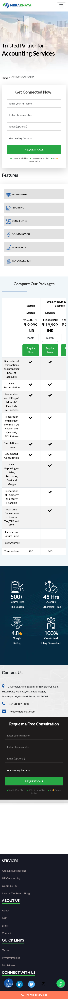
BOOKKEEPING (19, 194)
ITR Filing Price (9, 985)
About (5, 910)
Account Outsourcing (14, 870)
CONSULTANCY (19, 221)
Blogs (5, 925)
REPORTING (17, 207)
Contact (6, 933)
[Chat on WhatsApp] (60, 983)
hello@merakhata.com (22, 711)
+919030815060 (19, 703)
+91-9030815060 (35, 995)
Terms (5, 950)
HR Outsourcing (11, 878)
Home (5, 77)
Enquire (30, 350)
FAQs (5, 917)
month (30, 337)
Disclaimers (8, 965)
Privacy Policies (11, 957)
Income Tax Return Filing (16, 893)
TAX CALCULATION (21, 260)
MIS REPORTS (18, 247)
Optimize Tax (9, 885)
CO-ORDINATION (20, 234)
